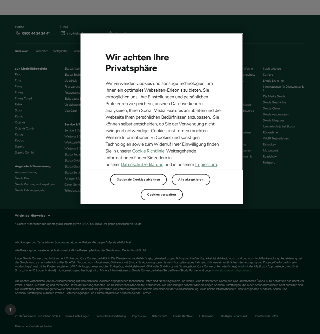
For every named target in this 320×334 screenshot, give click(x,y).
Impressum (206, 164)
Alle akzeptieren (191, 179)
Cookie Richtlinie (148, 150)
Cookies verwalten (161, 194)
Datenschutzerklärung (142, 164)
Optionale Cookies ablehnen (138, 179)
